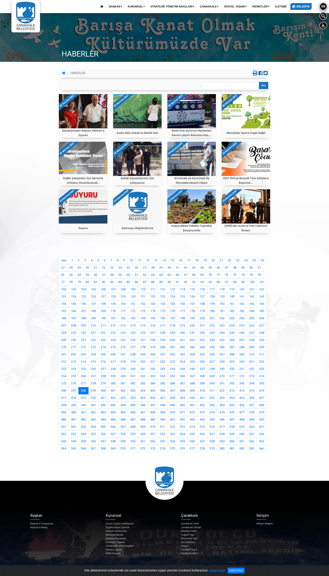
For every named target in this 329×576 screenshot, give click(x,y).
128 (113, 296)
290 (261, 347)
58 (112, 275)
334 (73, 369)
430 (192, 398)
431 (202, 398)
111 (152, 289)
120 (241, 289)
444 (123, 405)
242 (202, 333)
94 (202, 282)
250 (73, 340)
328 (222, 361)
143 (261, 296)
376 (73, 383)
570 (123, 448)
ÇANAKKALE (208, 6)
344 (172, 369)
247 (251, 333)
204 (241, 318)
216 (152, 325)
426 (152, 398)
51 (259, 267)
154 (162, 304)
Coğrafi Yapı (187, 534)
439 (73, 405)
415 (251, 390)
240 (182, 333)
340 (133, 369)
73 (234, 275)
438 (63, 405)
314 (83, 361)
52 (63, 275)
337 (103, 369)
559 (222, 441)
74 (243, 275)
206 (261, 318)
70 (210, 275)
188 (83, 318)
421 (103, 398)
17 (188, 260)
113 (172, 289)
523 (73, 434)
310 (251, 354)
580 (222, 448)
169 (103, 311)
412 (222, 390)
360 (123, 376)
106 (103, 289)
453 (212, 405)
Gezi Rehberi (188, 542)
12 (147, 260)
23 (238, 260)
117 (212, 289)
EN (323, 6)
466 (133, 412)
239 (172, 333)
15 (172, 260)
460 (73, 412)
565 (73, 448)
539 (232, 434)
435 (241, 398)
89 (161, 282)
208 (73, 325)
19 (205, 260)
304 (192, 354)
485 (113, 419)
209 (83, 325)
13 (156, 260)
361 (133, 376)
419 (83, 398)
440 (83, 405)
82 (103, 282)
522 (63, 434)
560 (232, 441)
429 (182, 398)
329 (232, 361)
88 (153, 282)
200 (202, 318)
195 (152, 318)
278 (142, 347)
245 (232, 333)
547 (103, 441)
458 (261, 405)
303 (182, 354)
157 (192, 304)
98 (234, 282)
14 (164, 260)
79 (79, 282)
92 (185, 282)
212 (113, 325)
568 (103, 448)
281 (172, 347)
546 (93, 441)
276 (123, 347)
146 (83, 304)
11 (139, 260)
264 (212, 340)
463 (103, 412)
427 (162, 398)
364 (162, 376)
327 (212, 361)
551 (142, 441)
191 (113, 318)
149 (113, 304)
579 (212, 448)
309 (241, 354)
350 (232, 369)
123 (63, 296)
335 (83, 369)
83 (112, 282)
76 (259, 275)
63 (153, 275)
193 (133, 318)
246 (241, 333)
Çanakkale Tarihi (190, 523)
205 (251, 318)
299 (142, 354)
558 (212, 441)
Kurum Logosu (114, 549)
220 (192, 325)
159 (212, 304)
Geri (64, 260)
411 (212, 390)
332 (261, 361)
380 (113, 383)
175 (162, 311)
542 (261, 434)
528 (123, 434)
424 (133, 398)
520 (251, 427)
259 (162, 340)
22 (229, 260)
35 (128, 267)
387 (182, 383)
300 (152, 354)
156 (182, 304)
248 (261, 333)
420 (93, 398)
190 (103, 318)
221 (202, 325)
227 (261, 325)
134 (172, 296)
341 (142, 369)
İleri (261, 448)
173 (142, 311)
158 (202, 304)
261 (182, 340)
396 (63, 390)
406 (162, 390)
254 (113, 340)
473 (202, 412)
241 (192, 333)
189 (93, 318)
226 (251, 325)
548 (113, 441)
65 (169, 275)
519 (241, 427)
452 (202, 405)
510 (152, 427)
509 (142, 427)
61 (136, 275)
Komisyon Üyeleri (115, 542)
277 (133, 347)
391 (222, 383)
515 (202, 427)
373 (251, 376)
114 (182, 289)
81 (95, 282)
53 (71, 275)
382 (133, 383)
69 (202, 275)
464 (113, 412)
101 (261, 282)
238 (162, 333)
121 (251, 289)
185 (261, 311)
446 (142, 405)
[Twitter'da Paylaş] (266, 73)
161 (232, 304)
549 (123, 441)
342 (152, 369)
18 (197, 260)
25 (254, 260)
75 (251, 275)
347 (202, 369)
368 (202, 376)
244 (222, 333)
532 (162, 434)
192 (123, 318)
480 (63, 419)
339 (123, 369)
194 (142, 318)
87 (144, 282)
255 (123, 340)
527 (113, 434)
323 (172, 361)
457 (251, 405)
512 (172, 427)
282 (182, 347)
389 (202, 383)
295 (103, 354)
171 (123, 311)
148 (103, 304)
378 (93, 383)
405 (152, 390)
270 (63, 347)
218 (172, 325)
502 (73, 427)
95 (210, 282)
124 (73, 296)
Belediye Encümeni (116, 538)
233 (113, 333)
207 (63, 325)
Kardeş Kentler (189, 553)
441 (93, 405)
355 (73, 376)
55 (87, 275)
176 (172, 311)
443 (113, 405)
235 (133, 333)
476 (232, 412)
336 (93, 369)
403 (133, 390)
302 (172, 354)
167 (83, 311)
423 (123, 398)
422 (113, 398)
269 (261, 340)
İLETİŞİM (281, 6)
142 (251, 296)
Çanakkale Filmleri (191, 527)
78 (71, 282)
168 (93, 311)
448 (162, 405)
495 (212, 419)
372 (241, 376)
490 (162, 419)
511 (162, 427)
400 (103, 390)
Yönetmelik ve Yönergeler (119, 545)
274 (103, 347)
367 (192, 376)
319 (133, 361)
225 (241, 325)
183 (241, 311)
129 (123, 296)
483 (93, 419)
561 (241, 441)
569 (113, 448)
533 (172, 434)
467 (142, 412)
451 (192, 405)
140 (232, 296)
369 (212, 376)
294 (93, 354)
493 (192, 419)
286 (222, 347)
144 (63, 304)
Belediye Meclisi (114, 534)
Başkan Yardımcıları (116, 531)
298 (133, 354)
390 (212, 383)
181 (222, 311)
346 (192, 369)
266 (232, 340)
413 (232, 390)
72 (226, 275)
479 (261, 412)
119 (232, 289)
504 (93, 427)
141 (241, 296)
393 (241, 383)
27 (63, 267)
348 (212, 369)
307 (222, 354)
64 (161, 275)
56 (95, 275)
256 (133, 340)
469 (162, 412)
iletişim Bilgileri (264, 523)
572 (142, 448)
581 (232, 448)
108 (123, 289)
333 (63, 369)
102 (63, 289)
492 (182, 419)
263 (202, 340)
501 (63, 427)
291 (63, 354)
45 (210, 267)
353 (261, 369)
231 (93, 333)
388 (192, 383)
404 (142, 390)
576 (182, 448)
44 (202, 267)
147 (93, 304)
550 (133, 441)
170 (113, 311)
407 (172, 390)
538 (222, 434)
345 (182, 369)
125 (83, 296)
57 (103, 275)
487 (133, 419)
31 (95, 267)
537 (212, 434)
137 (202, 296)
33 (112, 267)
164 (261, 304)
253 (103, 340)
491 (172, 419)
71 (218, 275)
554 (172, 441)
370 (222, 376)
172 (133, 311)
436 (251, 398)
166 (73, 311)
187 (73, 318)
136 (192, 296)
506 (113, 427)
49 (243, 267)
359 (113, 376)
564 (63, 448)
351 (241, 369)
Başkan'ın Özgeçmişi (41, 523)
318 (123, 361)
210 (93, 325)
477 (241, 412)
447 (152, 405)
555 (182, 441)
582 (241, 448)
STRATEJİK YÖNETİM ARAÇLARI (171, 6)
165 (63, 311)
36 (136, 267)
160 (222, 304)
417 (63, 398)
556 (192, 441)
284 (202, 347)
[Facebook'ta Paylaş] (260, 73)
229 (73, 333)
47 (226, 267)
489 (152, 419)
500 (261, 419)
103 (73, 289)
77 (63, 282)
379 (103, 383)
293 (83, 354)
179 (202, 311)
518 (232, 427)
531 (152, 434)
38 (153, 267)
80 (87, 282)
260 (172, 340)
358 (103, 376)
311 (261, 354)
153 (152, 304)
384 (152, 383)
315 (93, 361)
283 (192, 347)
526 (103, 434)
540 (241, 434)
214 (133, 325)
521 (261, 427)
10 (131, 260)
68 (194, 275)
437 (261, 398)
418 (73, 398)
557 (202, 441)
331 (251, 361)
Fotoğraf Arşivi (189, 549)
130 (133, 296)
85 (128, 282)
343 (162, 369)
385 (162, 383)
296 (113, 354)
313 (73, 361)
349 (222, 369)
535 (192, 434)
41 (177, 267)
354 (63, 376)
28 (71, 267)
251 (83, 340)
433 (222, 398)
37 (144, 267)
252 (93, 340)
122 (261, 289)
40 (169, 267)
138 (212, 296)
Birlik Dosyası (113, 553)
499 (251, 419)
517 (222, 427)
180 (212, 311)
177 (182, 311)
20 (213, 260)
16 (180, 260)
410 (202, 390)
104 (83, 289)
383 (142, 383)
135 (182, 296)
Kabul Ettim (236, 570)
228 (63, 333)
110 (142, 289)
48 (234, 267)
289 (251, 347)
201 (212, 318)
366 (182, 376)
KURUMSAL (136, 6)
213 (123, 325)
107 (113, 289)
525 (93, 434)
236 (142, 333)
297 (123, 354)
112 (162, 289)
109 (133, 289)
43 (194, 267)
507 (123, 427)
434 (232, 398)
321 (152, 361)
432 (212, 398)
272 (83, 347)
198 (182, 318)
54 (79, 275)
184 (251, 311)
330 (241, 361)
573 (152, 448)
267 (241, 340)
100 (252, 282)
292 (73, 354)
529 (133, 434)
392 (232, 383)
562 (251, 441)
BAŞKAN (115, 6)
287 (232, 347)
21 (221, 260)
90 (169, 282)
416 (261, 390)
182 (232, 311)
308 (232, 354)
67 (185, 275)
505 (103, 427)
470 (172, 412)
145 (73, 304)
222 (212, 325)
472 (192, 412)
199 (192, 318)
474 (212, 412)
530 (142, 434)
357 (93, 376)
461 (83, 412)
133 (162, 296)
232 (103, 333)
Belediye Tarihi (189, 531)
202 (222, 318)
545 (83, 441)
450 (182, 405)
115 (192, 289)
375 (63, 383)
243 (212, 333)
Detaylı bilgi (217, 570)
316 (103, 361)
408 (182, 390)
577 (192, 448)
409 (192, 390)
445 (133, 405)
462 (93, 412)
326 (202, 361)
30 (87, 267)
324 (182, 361)
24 (246, 260)
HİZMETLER (260, 6)
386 (172, 383)
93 (194, 282)
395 (261, 383)
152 (142, 304)
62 (144, 275)
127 (103, 296)
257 (142, 340)
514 (192, 427)
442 (103, 405)
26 (262, 260)
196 (162, 318)
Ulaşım (185, 545)
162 (241, 304)
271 (73, 347)
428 (172, 398)
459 (63, 412)
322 (162, 361)
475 (222, 412)
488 (142, 419)
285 (212, 347)
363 (152, 376)
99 (243, 282)
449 (172, 405)
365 (172, 376)
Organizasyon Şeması (118, 527)
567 (93, 448)
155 (172, 304)
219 (182, 325)
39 (161, 267)
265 (222, 340)
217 (162, 325)
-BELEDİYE (302, 6)
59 (120, 275)
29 (79, 267)
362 (142, 376)
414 (241, 390)
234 (123, 333)
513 (182, 427)
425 (142, 398)
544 (73, 441)
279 (152, 347)
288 (241, 347)
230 (83, 333)
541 (251, 434)
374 (261, 376)
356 (83, 376)
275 (113, 347)
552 (152, 441)
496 (222, 419)
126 (93, 296)
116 (202, 289)
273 (93, 347)
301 (162, 354)
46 (218, 267)
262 (192, 340)
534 (182, 434)
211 (103, 325)
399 (93, 390)
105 (93, 289)
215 (142, 325)
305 (202, 354)
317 (113, 361)
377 (83, 383)
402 (123, 390)
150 (123, 304)
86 (136, 282)
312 (63, 361)
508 (133, 427)
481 (73, 419)
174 (152, 311)
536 (202, 434)
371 (232, 376)
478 (251, 412)
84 (120, 282)
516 (212, 427)
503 (83, 427)
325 (192, 361)
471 (182, 412)
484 (103, 419)
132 (152, 296)
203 (232, 318)
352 (251, 369)
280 (162, 347)
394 (251, 383)
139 (222, 296)
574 (162, 448)
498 (241, 419)
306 (212, 354)
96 (218, 282)
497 (232, 419)
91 (177, 282)
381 (123, 383)
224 (232, 325)
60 (128, 275)
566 (83, 448)
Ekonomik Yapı (189, 538)
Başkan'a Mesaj (38, 527)
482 (83, 419)
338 (113, 369)
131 (142, 296)
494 (202, 419)
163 (251, 304)
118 (222, 289)
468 (152, 412)
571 (133, 448)
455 (232, 405)
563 (261, 441)
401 (113, 390)
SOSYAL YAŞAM (235, 6)
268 (251, 340)
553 (162, 441)
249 (63, 340)
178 (192, 311)
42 (185, 267)
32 (103, 267)
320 (142, 361)
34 (120, 267)
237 (152, 333)
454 (222, 405)
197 (172, 318)
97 (226, 282)
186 (63, 318)
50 (251, 267)
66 (177, 275)
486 (123, 419)
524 (83, 434)
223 (222, 325)
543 (63, 441)
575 (172, 448)
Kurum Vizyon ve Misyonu (120, 523)
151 (133, 304)
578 (202, 448)
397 (73, 390)
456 (241, 405)
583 (251, 448)
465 (123, 412)
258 (152, 340)
